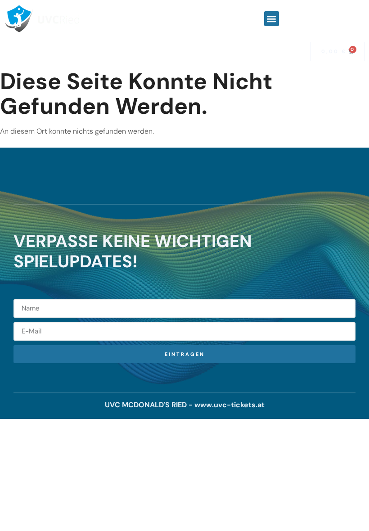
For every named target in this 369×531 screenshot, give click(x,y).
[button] (271, 18)
